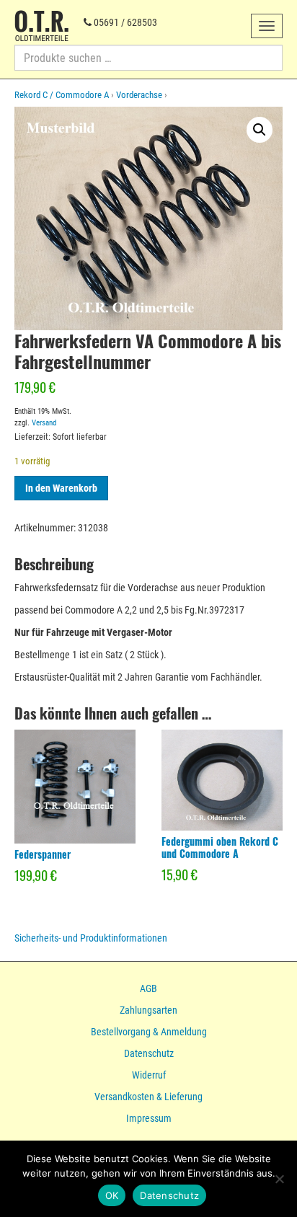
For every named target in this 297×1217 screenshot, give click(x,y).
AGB (148, 988)
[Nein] (279, 1179)
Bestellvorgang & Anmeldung (149, 1031)
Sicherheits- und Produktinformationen (90, 938)
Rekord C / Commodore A (61, 94)
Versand (44, 423)
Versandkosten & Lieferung (148, 1096)
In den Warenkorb (61, 488)
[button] (259, 130)
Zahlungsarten (148, 1010)
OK (112, 1195)
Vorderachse (139, 94)
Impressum (149, 1118)
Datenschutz (149, 1053)
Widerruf (149, 1075)
